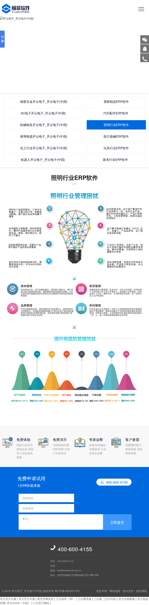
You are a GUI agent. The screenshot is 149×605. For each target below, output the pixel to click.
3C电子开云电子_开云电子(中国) (43, 113)
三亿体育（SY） (65, 599)
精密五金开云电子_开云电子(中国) (43, 101)
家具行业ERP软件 (115, 159)
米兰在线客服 (127, 599)
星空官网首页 (45, 599)
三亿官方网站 (41, 603)
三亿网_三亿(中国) (105, 599)
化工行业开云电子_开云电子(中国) (43, 148)
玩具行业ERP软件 (116, 148)
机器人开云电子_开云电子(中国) (43, 159)
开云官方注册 (8, 599)
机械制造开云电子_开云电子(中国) (43, 125)
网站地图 (114, 591)
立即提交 (117, 522)
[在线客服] (144, 48)
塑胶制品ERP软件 (116, 101)
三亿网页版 (84, 599)
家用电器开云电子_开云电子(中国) (43, 136)
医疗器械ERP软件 (116, 136)
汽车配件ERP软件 (115, 113)
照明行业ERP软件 (116, 125)
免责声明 (101, 591)
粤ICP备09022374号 (67, 591)
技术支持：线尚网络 (135, 591)
